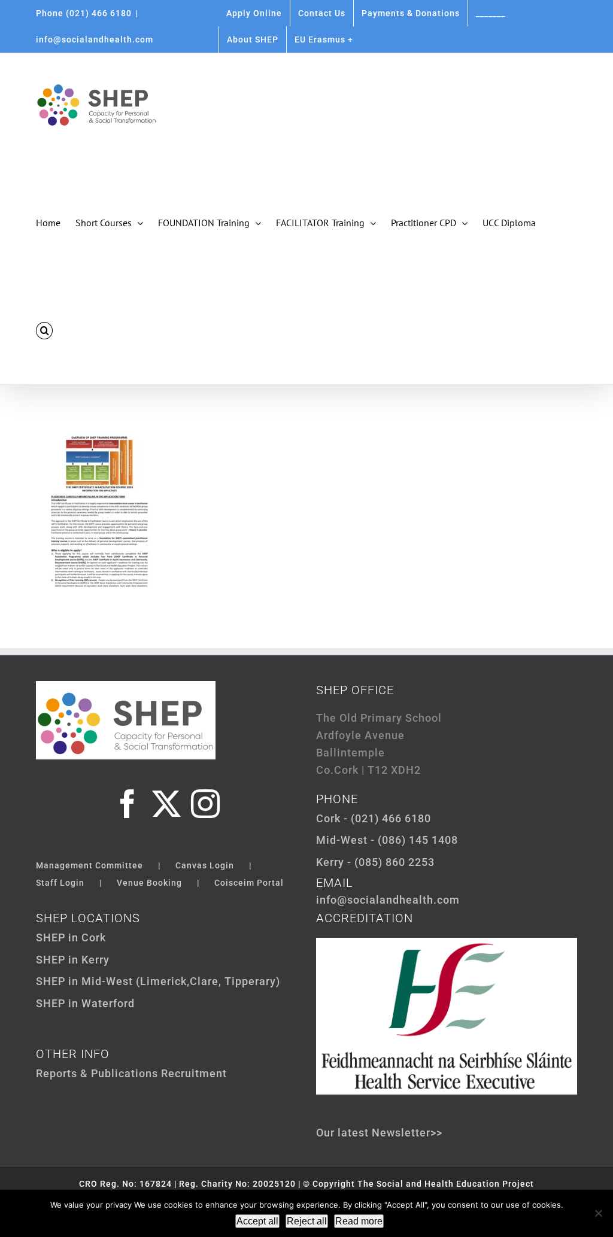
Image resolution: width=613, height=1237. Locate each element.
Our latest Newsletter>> (379, 1132)
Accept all (257, 1221)
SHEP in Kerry (73, 959)
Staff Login (60, 883)
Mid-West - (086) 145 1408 (387, 840)
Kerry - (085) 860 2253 (375, 862)
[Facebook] (127, 803)
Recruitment (194, 1073)
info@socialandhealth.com (94, 39)
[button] (44, 330)
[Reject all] (598, 1213)
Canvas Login (204, 865)
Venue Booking (149, 883)
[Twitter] (166, 803)
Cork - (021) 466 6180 (373, 818)
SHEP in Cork (71, 937)
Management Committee (89, 865)
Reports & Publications (97, 1073)
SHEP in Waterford (85, 1003)
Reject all (307, 1221)
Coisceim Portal (249, 883)
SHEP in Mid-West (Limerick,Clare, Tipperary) (158, 981)
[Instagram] (205, 803)
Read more (359, 1221)
